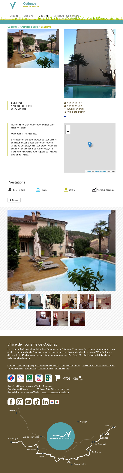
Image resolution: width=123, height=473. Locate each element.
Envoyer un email (75, 108)
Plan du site (30, 368)
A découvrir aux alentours (66, 15)
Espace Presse (16, 368)
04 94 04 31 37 (74, 102)
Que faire (28, 15)
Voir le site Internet (76, 111)
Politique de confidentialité (46, 365)
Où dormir (43, 15)
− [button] (68, 131)
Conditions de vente (70, 365)
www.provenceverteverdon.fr (55, 392)
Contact (11, 365)
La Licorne (46, 26)
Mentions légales (25, 365)
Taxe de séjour (62, 368)
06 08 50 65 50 (74, 105)
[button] (16, 250)
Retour (15, 200)
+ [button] (68, 127)
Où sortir (14, 15)
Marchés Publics (45, 368)
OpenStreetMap (100, 171)
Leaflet (88, 171)
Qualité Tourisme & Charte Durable (98, 365)
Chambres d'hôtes (29, 26)
